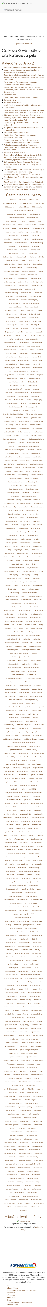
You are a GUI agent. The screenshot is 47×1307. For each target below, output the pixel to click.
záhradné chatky (31, 1132)
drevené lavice (24, 357)
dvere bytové (35, 371)
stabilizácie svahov (16, 928)
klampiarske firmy (32, 489)
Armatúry (19, 70)
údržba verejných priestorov (23, 210)
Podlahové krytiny (10, 147)
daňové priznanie (32, 339)
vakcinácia (30, 1064)
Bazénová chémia (22, 77)
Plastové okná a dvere (12, 140)
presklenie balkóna (10, 814)
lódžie (34, 564)
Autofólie (16, 67)
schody (29, 875)
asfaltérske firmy (24, 228)
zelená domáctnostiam (30, 1196)
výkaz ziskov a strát (11, 1025)
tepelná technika (36, 971)
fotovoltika (9, 418)
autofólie (26, 239)
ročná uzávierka (18, 860)
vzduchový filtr (24, 1121)
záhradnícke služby (10, 1142)
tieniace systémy (25, 1000)
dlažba (32, 350)
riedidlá (7, 860)
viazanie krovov (10, 1082)
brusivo (15, 328)
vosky (22, 1092)
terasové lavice (35, 985)
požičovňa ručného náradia (12, 739)
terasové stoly (37, 989)
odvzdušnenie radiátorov (14, 678)
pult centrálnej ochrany (34, 832)
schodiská (10, 875)
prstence (26, 825)
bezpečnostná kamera (15, 307)
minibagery (37, 600)
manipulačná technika (29, 592)
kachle (28, 471)
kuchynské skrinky (10, 557)
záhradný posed (9, 1146)
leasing (35, 575)
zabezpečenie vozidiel (33, 1164)
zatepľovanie (27, 1185)
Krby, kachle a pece (11, 115)
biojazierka (30, 310)
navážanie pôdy (20, 646)
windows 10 (38, 1125)
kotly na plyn (37, 521)
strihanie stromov (11, 957)
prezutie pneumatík (21, 817)
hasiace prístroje (35, 425)
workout (12, 1128)
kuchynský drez (38, 557)
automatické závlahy (36, 243)
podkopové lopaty (9, 753)
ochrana (36, 657)
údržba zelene (35, 214)
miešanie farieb (26, 600)
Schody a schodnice (11, 164)
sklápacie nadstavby (12, 889)
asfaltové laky (10, 232)
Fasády (35, 97)
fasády (23, 403)
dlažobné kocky (11, 353)
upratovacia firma (36, 1014)
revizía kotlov (11, 850)
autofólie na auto (37, 239)
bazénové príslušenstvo (11, 271)
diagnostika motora (33, 346)
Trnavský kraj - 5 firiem (15, 28)
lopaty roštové (37, 585)
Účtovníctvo (23, 174)
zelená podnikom (10, 1200)
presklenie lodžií (25, 814)
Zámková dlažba (30, 189)
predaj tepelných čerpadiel (33, 792)
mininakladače (16, 603)
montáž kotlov (38, 610)
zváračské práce (38, 1203)
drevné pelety (37, 364)
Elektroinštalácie (10, 94)
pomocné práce (22, 771)
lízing (27, 564)
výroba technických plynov (29, 1053)
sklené (39, 889)
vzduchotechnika (33, 1114)
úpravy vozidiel (11, 221)
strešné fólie (37, 942)
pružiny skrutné (33, 828)
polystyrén (26, 767)
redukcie (8, 839)
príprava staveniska (26, 782)
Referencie (11, 1293)
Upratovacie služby (11, 174)
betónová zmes (33, 275)
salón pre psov (11, 871)
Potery (24, 140)
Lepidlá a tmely (9, 122)
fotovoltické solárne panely (35, 414)
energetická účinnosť (14, 389)
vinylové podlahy (17, 1085)
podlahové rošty (23, 757)
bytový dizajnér (9, 332)
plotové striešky (36, 728)
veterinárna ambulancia (20, 1075)
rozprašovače (37, 860)
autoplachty (35, 246)
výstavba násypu (31, 1057)
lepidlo (15, 582)
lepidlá (7, 582)
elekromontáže (12, 378)
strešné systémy (12, 950)
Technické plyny (38, 169)
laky (18, 571)
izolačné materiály (11, 460)
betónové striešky (16, 289)
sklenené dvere (17, 892)
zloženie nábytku (9, 1203)
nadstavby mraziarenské (15, 635)
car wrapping (39, 332)
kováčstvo (37, 539)
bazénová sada (38, 264)
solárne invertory (10, 910)
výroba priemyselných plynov (29, 1050)
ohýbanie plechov (15, 682)
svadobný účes (13, 967)
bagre (23, 253)
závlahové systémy (24, 1160)
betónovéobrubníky (11, 293)
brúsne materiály (24, 321)
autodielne (16, 239)
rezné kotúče (37, 857)
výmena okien (11, 1032)
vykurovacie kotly (9, 1107)
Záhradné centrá (37, 184)
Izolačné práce (9, 105)
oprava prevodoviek (15, 700)
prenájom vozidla (11, 810)
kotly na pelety (25, 521)
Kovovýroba (24, 115)
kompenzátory (23, 507)
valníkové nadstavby (17, 1067)
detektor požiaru (24, 343)
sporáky (8, 925)
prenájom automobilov (20, 803)
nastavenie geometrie (12, 642)
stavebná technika (33, 932)
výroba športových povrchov (30, 1039)
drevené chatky (36, 353)
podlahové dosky (23, 753)
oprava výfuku (30, 703)
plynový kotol (35, 732)
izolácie (19, 457)
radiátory (32, 835)
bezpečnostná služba (32, 307)
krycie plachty (9, 553)
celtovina (18, 335)
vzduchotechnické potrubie (16, 1114)
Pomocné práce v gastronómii (29, 147)
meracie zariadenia (35, 596)
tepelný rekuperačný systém (34, 978)
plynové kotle (11, 732)
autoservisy (23, 250)
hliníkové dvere (37, 428)
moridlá (19, 625)
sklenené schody (32, 896)
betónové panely (9, 282)
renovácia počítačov (27, 846)
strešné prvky (37, 946)
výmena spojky (38, 1035)
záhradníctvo (24, 1142)
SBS (39, 221)
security (37, 875)
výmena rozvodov (24, 1035)
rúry (5, 835)
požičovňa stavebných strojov (34, 739)
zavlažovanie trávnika (17, 1192)
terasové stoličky (24, 989)
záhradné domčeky (16, 1135)
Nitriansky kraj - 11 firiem (16, 21)
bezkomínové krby (14, 303)
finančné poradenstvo (16, 407)
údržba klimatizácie (9, 203)
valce (39, 1064)
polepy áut (6, 767)
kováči (22, 535)
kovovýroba (36, 542)
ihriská (22, 442)
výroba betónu (10, 1046)
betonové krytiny (35, 296)
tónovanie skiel (26, 967)
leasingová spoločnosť (14, 578)
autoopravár (12, 246)
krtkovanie (35, 550)
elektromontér (32, 385)
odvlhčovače (32, 671)
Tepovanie (22, 172)
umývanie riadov (36, 1010)
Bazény (32, 77)
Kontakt (9, 1300)
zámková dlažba (37, 1146)
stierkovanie (13, 939)
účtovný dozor (33, 200)
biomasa (23, 314)
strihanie (8, 953)
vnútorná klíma (30, 1085)
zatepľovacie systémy (13, 1185)
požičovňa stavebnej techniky (16, 746)
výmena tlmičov (13, 1039)
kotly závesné (10, 528)
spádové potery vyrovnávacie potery (17, 921)
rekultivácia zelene (11, 842)
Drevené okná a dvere (34, 89)
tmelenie (37, 1003)
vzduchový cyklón (11, 1121)
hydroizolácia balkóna (36, 439)
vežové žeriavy (32, 1067)
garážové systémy (25, 421)
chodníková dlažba (37, 335)
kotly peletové (25, 525)
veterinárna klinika (37, 1075)
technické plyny (10, 971)
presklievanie (38, 814)
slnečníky (26, 907)
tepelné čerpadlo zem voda (13, 978)
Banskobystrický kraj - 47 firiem (18, 14)
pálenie (28, 707)
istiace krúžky (9, 457)
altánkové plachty (30, 225)
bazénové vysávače (28, 271)
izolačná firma (37, 457)
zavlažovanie (36, 1189)
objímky (34, 653)
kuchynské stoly (24, 557)
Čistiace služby (9, 82)
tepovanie (38, 982)
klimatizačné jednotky (29, 496)
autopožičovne (12, 250)
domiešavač (24, 353)
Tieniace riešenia (10, 169)
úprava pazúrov (32, 218)
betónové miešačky (37, 278)
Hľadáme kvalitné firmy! (23, 1216)
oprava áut (37, 685)
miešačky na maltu (12, 600)
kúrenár (17, 467)
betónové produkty (37, 282)
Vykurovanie (30, 177)
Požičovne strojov (10, 149)
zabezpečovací (10, 1167)
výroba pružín (13, 1053)
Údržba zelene (34, 174)
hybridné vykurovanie (10, 439)
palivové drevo (33, 714)
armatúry (6, 228)
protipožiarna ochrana (13, 825)
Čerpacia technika (23, 82)
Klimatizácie (23, 110)
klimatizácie (36, 492)
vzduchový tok (37, 1121)
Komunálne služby (16, 120)
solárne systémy (37, 910)
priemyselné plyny (12, 821)
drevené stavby (37, 360)
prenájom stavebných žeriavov (32, 807)
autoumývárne (35, 250)
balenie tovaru (33, 253)
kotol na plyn (13, 535)
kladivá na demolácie (16, 489)
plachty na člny (39, 725)
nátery (41, 625)
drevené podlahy (23, 360)
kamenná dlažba (9, 475)
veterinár (7, 1075)
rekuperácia (24, 842)
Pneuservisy (32, 145)
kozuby (7, 546)
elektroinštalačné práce (16, 382)
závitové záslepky (9, 1160)
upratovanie (31, 1017)
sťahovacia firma (22, 864)
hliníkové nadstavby (24, 432)
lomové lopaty (25, 585)
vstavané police (38, 1096)
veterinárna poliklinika (15, 1078)
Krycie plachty (17, 117)
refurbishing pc (19, 839)
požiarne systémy (34, 746)
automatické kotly (21, 243)
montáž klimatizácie (24, 610)
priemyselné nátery (37, 817)
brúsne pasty (24, 325)
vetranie (28, 1078)
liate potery (23, 582)
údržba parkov (9, 207)
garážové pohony (10, 421)
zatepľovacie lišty (32, 1178)
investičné (25, 453)
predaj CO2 (32, 789)
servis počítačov (13, 882)
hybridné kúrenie (36, 435)
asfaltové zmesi (13, 235)
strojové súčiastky (14, 964)
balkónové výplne (21, 257)
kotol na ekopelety (23, 532)
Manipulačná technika (12, 127)
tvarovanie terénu (29, 1007)
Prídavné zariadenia (31, 142)
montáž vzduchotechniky (34, 621)
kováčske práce (26, 539)
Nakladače (8, 132)
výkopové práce (37, 1025)
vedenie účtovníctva (10, 1071)
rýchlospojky (14, 835)
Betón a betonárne (16, 75)
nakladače (26, 639)
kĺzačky (8, 471)
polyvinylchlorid (38, 767)
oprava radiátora (17, 703)
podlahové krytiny (38, 753)
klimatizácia (26, 492)
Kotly (25, 120)
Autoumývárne (9, 70)
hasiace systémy (10, 428)
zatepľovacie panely (32, 1182)
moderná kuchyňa (30, 603)
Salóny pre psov (10, 162)
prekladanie (36, 796)
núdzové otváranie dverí (34, 628)
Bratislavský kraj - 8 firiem (16, 16)
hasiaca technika (21, 425)
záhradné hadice (31, 1135)
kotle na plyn (13, 517)
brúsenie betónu (34, 318)
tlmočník (10, 1003)
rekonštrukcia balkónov (34, 839)
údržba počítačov (23, 207)
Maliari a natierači (28, 127)
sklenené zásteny (16, 903)
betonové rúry (13, 300)
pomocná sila (9, 771)
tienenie (23, 996)
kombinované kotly (9, 507)
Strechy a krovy (9, 155)
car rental (20, 332)
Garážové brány (10, 100)
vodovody (40, 1089)
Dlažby (30, 87)
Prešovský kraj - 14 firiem (16, 23)
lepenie (27, 578)
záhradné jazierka (15, 1139)
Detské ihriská (19, 89)
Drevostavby (8, 87)
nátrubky (8, 628)
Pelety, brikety (17, 142)
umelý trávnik (9, 1014)
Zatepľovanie (8, 182)
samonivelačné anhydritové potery (30, 871)
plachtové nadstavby (16, 721)
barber (39, 260)
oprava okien (23, 696)
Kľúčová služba (29, 117)
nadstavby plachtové (33, 635)
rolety (28, 860)
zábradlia (21, 1128)
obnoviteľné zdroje (14, 657)
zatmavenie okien (12, 1189)
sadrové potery (34, 867)
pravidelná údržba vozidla (28, 785)
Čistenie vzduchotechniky (22, 84)
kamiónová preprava (15, 482)
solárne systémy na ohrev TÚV (23, 914)
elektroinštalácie (34, 378)
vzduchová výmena (30, 1117)
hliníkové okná (38, 432)
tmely (18, 1007)
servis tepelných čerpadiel (30, 882)
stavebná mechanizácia (16, 932)
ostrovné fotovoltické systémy (12, 707)
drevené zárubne (11, 364)
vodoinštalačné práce (11, 1089)
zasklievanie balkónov (16, 1178)
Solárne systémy (22, 155)
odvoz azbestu (31, 675)
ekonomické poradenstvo (25, 375)
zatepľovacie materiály (15, 1182)
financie (26, 410)
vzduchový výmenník (12, 1125)
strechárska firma (26, 950)
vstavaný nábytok (30, 1100)
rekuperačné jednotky (11, 846)
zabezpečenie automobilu (14, 1164)
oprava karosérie (10, 692)
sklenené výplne (22, 900)
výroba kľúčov (22, 1046)
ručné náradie (9, 864)
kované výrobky (12, 542)
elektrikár (23, 378)
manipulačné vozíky (11, 596)
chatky (26, 335)
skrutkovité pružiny (31, 903)
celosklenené (7, 335)
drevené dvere (11, 357)
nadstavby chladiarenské (15, 632)
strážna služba (11, 942)
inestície (39, 450)
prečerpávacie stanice (18, 789)
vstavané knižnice (24, 1096)
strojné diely (37, 957)
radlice (40, 835)
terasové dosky (22, 985)
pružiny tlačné (10, 832)
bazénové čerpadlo (16, 268)
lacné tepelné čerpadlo (16, 567)
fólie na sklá (11, 396)
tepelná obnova (23, 971)
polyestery (16, 767)
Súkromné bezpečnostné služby (16, 157)
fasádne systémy (12, 403)
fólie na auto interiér (21, 393)
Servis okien (35, 162)
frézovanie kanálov (22, 418)
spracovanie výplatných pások (24, 925)
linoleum (7, 585)
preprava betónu (25, 810)
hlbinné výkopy (24, 428)
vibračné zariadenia (24, 1082)
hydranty (23, 439)
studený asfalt (34, 964)
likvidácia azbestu (36, 582)
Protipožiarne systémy (12, 145)
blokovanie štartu (34, 314)
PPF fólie (22, 221)
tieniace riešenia (11, 1000)
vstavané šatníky (9, 1096)
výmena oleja (35, 1032)
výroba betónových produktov (31, 1042)
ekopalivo (40, 375)
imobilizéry (11, 446)
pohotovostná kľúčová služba (15, 764)
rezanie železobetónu (33, 850)
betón (23, 275)
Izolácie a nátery (36, 105)
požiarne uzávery (16, 750)
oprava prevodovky (31, 700)
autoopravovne (24, 246)
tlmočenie (37, 1000)
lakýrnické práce (32, 567)
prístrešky (13, 785)
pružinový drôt (36, 825)
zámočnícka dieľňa (35, 1150)
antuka (41, 225)
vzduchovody (26, 1125)
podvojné (33, 760)
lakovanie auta (9, 571)
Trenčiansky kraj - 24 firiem (17, 26)
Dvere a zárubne (20, 87)
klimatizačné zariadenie (32, 500)
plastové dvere (11, 728)
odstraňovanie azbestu (31, 667)
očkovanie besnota (35, 646)
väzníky (39, 1021)
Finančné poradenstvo (22, 97)
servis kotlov (26, 878)
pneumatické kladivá (12, 735)
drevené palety (10, 360)
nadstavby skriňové (13, 639)
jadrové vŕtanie (9, 464)
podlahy (24, 760)
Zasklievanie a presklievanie (19, 184)
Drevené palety (9, 92)
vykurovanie (39, 1107)
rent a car (40, 846)
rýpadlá (23, 835)
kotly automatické (32, 517)
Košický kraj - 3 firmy (14, 18)
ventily (41, 1071)
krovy (27, 550)
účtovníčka (12, 200)
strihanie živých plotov (22, 953)
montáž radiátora (35, 617)
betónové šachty (9, 278)
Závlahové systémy (11, 187)
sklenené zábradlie (37, 900)
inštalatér (31, 450)
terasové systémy (12, 992)
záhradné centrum (17, 1132)
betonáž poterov (26, 293)
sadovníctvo (22, 867)
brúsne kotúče (11, 321)
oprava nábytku (10, 696)
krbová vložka (25, 546)
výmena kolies (36, 1028)
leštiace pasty (13, 575)
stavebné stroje (24, 935)
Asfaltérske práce (10, 72)
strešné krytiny (10, 946)
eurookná (36, 389)
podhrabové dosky (31, 750)
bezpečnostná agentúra (31, 303)
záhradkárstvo (32, 1128)
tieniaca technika (34, 996)
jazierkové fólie (22, 464)
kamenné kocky (23, 475)
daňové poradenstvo (16, 339)
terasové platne (10, 989)
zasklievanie (25, 1175)
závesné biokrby (32, 1157)
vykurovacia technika (31, 1103)
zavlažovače (25, 1189)
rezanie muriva (11, 857)
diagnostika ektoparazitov (15, 346)
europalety (8, 393)
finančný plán (15, 410)
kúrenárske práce (29, 467)
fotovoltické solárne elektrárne (13, 414)
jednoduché (8, 467)
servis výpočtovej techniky (17, 885)
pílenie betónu (11, 710)
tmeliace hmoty (9, 1007)
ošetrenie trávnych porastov (19, 653)
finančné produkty (32, 407)
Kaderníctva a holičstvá (18, 113)
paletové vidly (36, 710)
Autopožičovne (36, 67)
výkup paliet (24, 1028)
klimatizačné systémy (14, 500)
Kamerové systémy (11, 110)
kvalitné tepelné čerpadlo (31, 560)
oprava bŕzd (25, 689)
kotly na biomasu (11, 521)
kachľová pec (18, 471)
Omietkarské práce (22, 135)
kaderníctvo (37, 471)
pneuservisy (26, 735)
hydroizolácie (12, 442)
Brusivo (40, 75)
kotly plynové (37, 525)
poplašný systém (36, 771)
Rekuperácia (8, 152)
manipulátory (14, 592)
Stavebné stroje (36, 155)
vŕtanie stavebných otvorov (15, 1064)
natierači (39, 642)
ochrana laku (10, 660)
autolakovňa (8, 243)
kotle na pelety (34, 514)
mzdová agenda (30, 625)
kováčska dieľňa (33, 535)
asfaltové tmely (36, 232)
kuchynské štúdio (22, 553)
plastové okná (23, 728)
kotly (22, 517)
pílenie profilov (24, 710)
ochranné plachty (13, 664)
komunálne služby (32, 510)
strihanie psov (36, 953)
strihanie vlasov (25, 957)
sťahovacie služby (36, 864)
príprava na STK (11, 782)
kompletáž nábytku (37, 507)
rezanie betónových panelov (17, 853)
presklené (37, 810)
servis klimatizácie (12, 878)
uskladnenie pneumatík (12, 1021)
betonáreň (38, 293)
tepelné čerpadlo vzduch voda (30, 975)
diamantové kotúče (10, 350)
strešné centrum (24, 942)
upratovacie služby (18, 1017)
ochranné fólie (36, 660)
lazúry (41, 571)
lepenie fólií (36, 578)
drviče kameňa (38, 368)
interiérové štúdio (13, 453)
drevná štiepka (25, 364)
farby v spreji (38, 400)
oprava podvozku (36, 696)
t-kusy (36, 967)
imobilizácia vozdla (33, 442)
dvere (9, 371)
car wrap (29, 332)
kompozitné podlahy (16, 510)
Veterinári (21, 177)
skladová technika (28, 889)
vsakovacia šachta (33, 1092)
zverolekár (23, 1210)
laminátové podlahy (29, 571)
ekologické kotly (9, 375)
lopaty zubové (12, 589)
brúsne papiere (12, 325)
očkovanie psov (12, 650)
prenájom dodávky (37, 803)
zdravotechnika (32, 1192)
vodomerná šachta (27, 1089)
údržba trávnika (37, 207)
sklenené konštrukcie (16, 896)
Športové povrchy (20, 159)
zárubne (21, 1157)
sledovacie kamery (13, 907)
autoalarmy (35, 235)
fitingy (34, 410)
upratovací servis (22, 1014)
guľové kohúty (38, 421)
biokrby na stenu (12, 314)
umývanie (25, 1010)
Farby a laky (8, 97)
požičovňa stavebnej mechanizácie (23, 742)
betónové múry (22, 278)
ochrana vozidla (23, 660)
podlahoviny (15, 760)
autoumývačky (13, 253)
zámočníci (22, 1150)
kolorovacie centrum (23, 503)
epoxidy (27, 389)
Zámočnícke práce (26, 187)
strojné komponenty (16, 960)
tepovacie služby (26, 982)
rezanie (20, 850)
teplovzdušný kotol (12, 982)
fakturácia (8, 400)
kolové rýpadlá (38, 503)
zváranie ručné (35, 1207)
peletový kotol (25, 717)
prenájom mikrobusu (12, 807)
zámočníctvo (39, 1153)
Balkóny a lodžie (30, 75)
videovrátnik (38, 1082)
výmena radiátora (9, 1035)
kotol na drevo (9, 532)
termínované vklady (34, 992)
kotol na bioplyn (23, 528)
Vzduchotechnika (10, 177)
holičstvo (17, 435)
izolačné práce (25, 460)
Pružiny (24, 145)
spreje (39, 925)
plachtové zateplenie (24, 725)
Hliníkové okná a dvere (12, 102)
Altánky (36, 70)
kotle (24, 514)
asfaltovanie (25, 235)
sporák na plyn (37, 921)
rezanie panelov (24, 857)
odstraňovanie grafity (18, 671)
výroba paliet (12, 1050)
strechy (37, 950)
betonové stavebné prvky (29, 300)
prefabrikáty (26, 796)
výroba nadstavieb (36, 1046)
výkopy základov (11, 1028)
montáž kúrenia (9, 610)
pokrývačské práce (34, 764)
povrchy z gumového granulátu (15, 778)
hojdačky (8, 435)
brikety (8, 328)
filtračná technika (34, 403)
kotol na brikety (36, 528)
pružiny (11, 828)
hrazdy (25, 435)
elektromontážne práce (17, 385)
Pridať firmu (11, 1297)
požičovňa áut (37, 735)
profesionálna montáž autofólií (31, 821)
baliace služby (8, 257)
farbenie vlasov (19, 400)
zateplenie (37, 1185)
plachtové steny (9, 725)
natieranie (9, 646)
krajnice (15, 546)
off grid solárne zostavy (33, 678)
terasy (23, 992)
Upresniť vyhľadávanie (23, 43)
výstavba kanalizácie (16, 1057)
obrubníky (27, 657)
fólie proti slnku (23, 396)
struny (25, 964)
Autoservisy (8, 67)
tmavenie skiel (20, 1003)
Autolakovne (25, 67)
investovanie (35, 453)
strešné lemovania (24, 946)
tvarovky (40, 1007)
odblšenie (36, 664)
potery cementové (37, 775)
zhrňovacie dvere (36, 1200)
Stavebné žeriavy (23, 162)
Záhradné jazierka (16, 189)
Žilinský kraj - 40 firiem (15, 30)
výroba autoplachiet (12, 1042)
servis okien (37, 878)
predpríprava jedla (13, 796)
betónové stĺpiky (24, 285)
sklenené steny (9, 900)
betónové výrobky (31, 289)
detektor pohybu (37, 343)
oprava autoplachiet (11, 689)
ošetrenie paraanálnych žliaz (30, 650)
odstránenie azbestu (14, 667)
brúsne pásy (37, 321)
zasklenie (11, 1171)
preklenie (27, 800)
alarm (20, 225)
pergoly (35, 717)
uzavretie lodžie (29, 1021)
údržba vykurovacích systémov (17, 214)
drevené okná (36, 357)
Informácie (11, 1295)
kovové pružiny (25, 542)
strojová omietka (31, 960)
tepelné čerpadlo (12, 975)
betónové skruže (10, 285)
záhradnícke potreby (31, 1139)
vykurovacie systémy (25, 1107)
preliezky (7, 803)
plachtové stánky (31, 721)
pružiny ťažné (21, 828)
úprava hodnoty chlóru (17, 218)
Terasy (29, 172)
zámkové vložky (11, 1150)
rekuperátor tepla (36, 842)
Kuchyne (32, 110)
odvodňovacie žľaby (17, 675)
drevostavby (26, 368)
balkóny (23, 260)
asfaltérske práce (38, 228)
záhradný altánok (37, 1142)
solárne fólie (36, 907)
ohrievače (27, 682)
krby (9, 550)
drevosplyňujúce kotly (11, 368)
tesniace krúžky (12, 996)
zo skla (20, 1203)
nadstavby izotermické (33, 632)
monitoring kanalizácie (16, 607)
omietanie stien (11, 685)
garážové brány (36, 418)
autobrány (7, 239)
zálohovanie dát (23, 1146)
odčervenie (26, 664)
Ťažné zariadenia (24, 169)
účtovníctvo (22, 200)
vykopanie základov (15, 1103)
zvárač (27, 1203)
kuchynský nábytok (13, 560)
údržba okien (39, 203)
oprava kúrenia (37, 689)
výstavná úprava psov (10, 1060)
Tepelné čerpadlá (10, 172)
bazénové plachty (31, 268)
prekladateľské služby (14, 800)
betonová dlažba (21, 296)
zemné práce (23, 1200)
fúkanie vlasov (35, 396)
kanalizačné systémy (32, 482)
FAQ (8, 1285)
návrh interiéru (18, 628)
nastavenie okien (27, 642)
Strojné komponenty (27, 164)
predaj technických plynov (13, 792)
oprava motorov (37, 692)
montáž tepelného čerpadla (14, 621)
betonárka (9, 296)
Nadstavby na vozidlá (21, 132)
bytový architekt (36, 328)
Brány (6, 75)
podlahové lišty (10, 757)
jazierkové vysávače (36, 464)
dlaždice (40, 350)
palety (11, 714)
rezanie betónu (34, 853)
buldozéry (24, 328)
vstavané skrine (16, 1100)
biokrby (40, 310)
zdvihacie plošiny (14, 1196)
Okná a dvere (9, 135)
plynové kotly (23, 732)
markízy (23, 596)
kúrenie (40, 467)
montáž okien (10, 617)
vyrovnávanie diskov (24, 1110)
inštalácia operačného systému (28, 446)
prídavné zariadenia (35, 778)
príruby (38, 782)
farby (29, 400)
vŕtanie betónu (25, 1060)
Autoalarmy (22, 72)
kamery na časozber (15, 478)
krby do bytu (18, 550)
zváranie (9, 1207)
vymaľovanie (10, 1110)
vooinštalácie (12, 1092)
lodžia (16, 585)
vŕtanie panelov (38, 1060)
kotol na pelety (37, 532)
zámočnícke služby (25, 1153)
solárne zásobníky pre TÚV (23, 917)
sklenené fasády (30, 892)
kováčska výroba (12, 539)
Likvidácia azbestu (23, 122)
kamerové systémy (37, 475)
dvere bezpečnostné (21, 371)
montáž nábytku (22, 614)
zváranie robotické (21, 1207)
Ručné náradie (19, 152)
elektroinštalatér (32, 382)
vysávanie (37, 1110)
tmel (29, 1003)
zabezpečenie (38, 1160)
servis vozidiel (33, 885)
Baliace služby (9, 77)
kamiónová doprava (31, 478)
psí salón (21, 832)
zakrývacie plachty (24, 1167)
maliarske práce (33, 589)
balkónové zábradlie (37, 257)
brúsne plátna (35, 325)
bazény (41, 271)
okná (35, 682)
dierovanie (23, 350)
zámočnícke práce (10, 1153)
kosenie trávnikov (14, 514)
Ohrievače (18, 137)
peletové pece (13, 717)
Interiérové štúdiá (22, 105)
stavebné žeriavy (10, 935)
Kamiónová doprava (35, 113)
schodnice (20, 875)
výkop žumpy (24, 1025)
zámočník (12, 1157)
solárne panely (24, 910)
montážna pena (9, 625)
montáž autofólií (32, 607)
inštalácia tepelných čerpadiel (14, 450)
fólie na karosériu (36, 393)
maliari (23, 589)
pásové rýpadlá (39, 707)
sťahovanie (11, 867)
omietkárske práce (25, 685)
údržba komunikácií (25, 203)
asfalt (14, 228)
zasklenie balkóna (33, 1171)
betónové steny (37, 285)
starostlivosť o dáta (31, 928)
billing (22, 310)
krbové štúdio (37, 546)
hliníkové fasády (9, 432)
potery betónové (23, 775)
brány (24, 318)
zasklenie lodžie (12, 1175)
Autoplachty (28, 70)
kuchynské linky (37, 553)
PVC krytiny (31, 221)
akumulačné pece (9, 225)
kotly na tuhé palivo (11, 525)
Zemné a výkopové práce (24, 182)
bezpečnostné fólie (11, 310)
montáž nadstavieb (36, 614)
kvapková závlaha (17, 564)
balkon (31, 260)
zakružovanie (37, 1167)
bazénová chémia (9, 264)
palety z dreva (20, 714)
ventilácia (23, 1071)
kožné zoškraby (9, 503)
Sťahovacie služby (34, 159)
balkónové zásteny (12, 260)
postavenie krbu (9, 775)
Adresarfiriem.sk (13, 1288)
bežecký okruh (13, 275)
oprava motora (24, 692)
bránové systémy (13, 318)
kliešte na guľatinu (13, 492)
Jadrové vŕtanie (9, 108)
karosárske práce (16, 485)
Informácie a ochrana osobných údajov (21, 1290)
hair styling (9, 425)
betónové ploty (23, 282)
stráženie (35, 939)
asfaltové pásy (23, 232)
